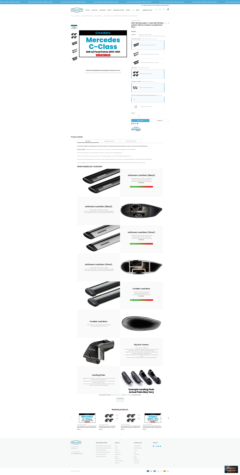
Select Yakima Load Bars (144, 38)
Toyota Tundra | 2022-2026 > (101, 454)
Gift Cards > (117, 462)
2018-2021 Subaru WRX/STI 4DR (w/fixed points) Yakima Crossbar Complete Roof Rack (152, 427)
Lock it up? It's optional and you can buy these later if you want (146, 95)
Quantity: (133, 113)
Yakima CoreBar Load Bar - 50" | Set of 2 (148, 45)
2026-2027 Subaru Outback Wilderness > (103, 445)
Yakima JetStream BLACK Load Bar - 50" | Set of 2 (149, 62)
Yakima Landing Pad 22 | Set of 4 (146, 87)
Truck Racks (102, 10)
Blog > (116, 445)
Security (128, 10)
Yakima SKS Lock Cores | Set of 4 (146, 106)
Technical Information (131, 141)
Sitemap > (136, 458)
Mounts (109, 10)
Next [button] (168, 418)
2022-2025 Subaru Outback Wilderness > (103, 448)
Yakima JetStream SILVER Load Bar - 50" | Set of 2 (149, 54)
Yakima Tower (140, 67)
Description (87, 141)
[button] (119, 434)
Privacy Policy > (137, 460)
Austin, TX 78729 (120, 401)
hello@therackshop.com (116, 395)
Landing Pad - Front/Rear (142, 81)
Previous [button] (71, 418)
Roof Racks (94, 10)
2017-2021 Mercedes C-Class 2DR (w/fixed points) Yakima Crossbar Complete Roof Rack (86, 427)
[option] (144, 5)
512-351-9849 (76, 452)
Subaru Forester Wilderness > (101, 450)
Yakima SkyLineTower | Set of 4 (146, 73)
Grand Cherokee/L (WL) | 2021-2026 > (103, 452)
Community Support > (119, 460)
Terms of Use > (136, 462)
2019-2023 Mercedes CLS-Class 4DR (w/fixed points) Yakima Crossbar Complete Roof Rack (107, 427)
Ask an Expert (149, 36)
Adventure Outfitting (118, 10)
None (134, 99)
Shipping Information (109, 141)
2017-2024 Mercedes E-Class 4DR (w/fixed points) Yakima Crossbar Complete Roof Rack (130, 427)
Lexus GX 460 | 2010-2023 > (101, 456)
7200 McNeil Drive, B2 (120, 399)
